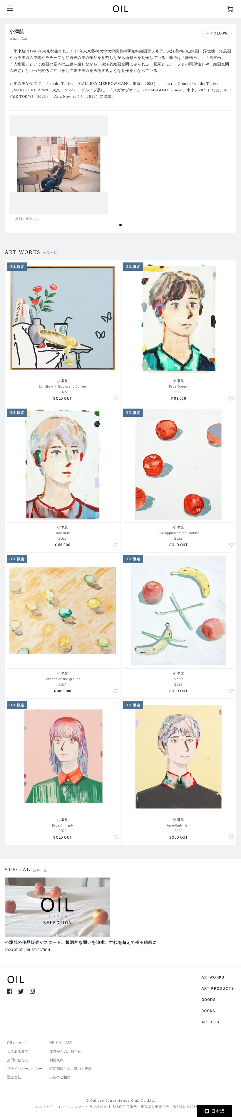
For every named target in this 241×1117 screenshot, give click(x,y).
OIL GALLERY (60, 1043)
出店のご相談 (60, 1077)
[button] (120, 225)
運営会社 (14, 1077)
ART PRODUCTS (217, 988)
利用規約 (56, 1060)
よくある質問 (17, 1052)
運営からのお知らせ (65, 1052)
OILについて (17, 1043)
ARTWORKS (213, 977)
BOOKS (208, 1011)
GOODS (208, 999)
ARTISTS (210, 1022)
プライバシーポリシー (24, 1069)
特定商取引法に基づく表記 (70, 1069)
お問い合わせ (17, 1060)
